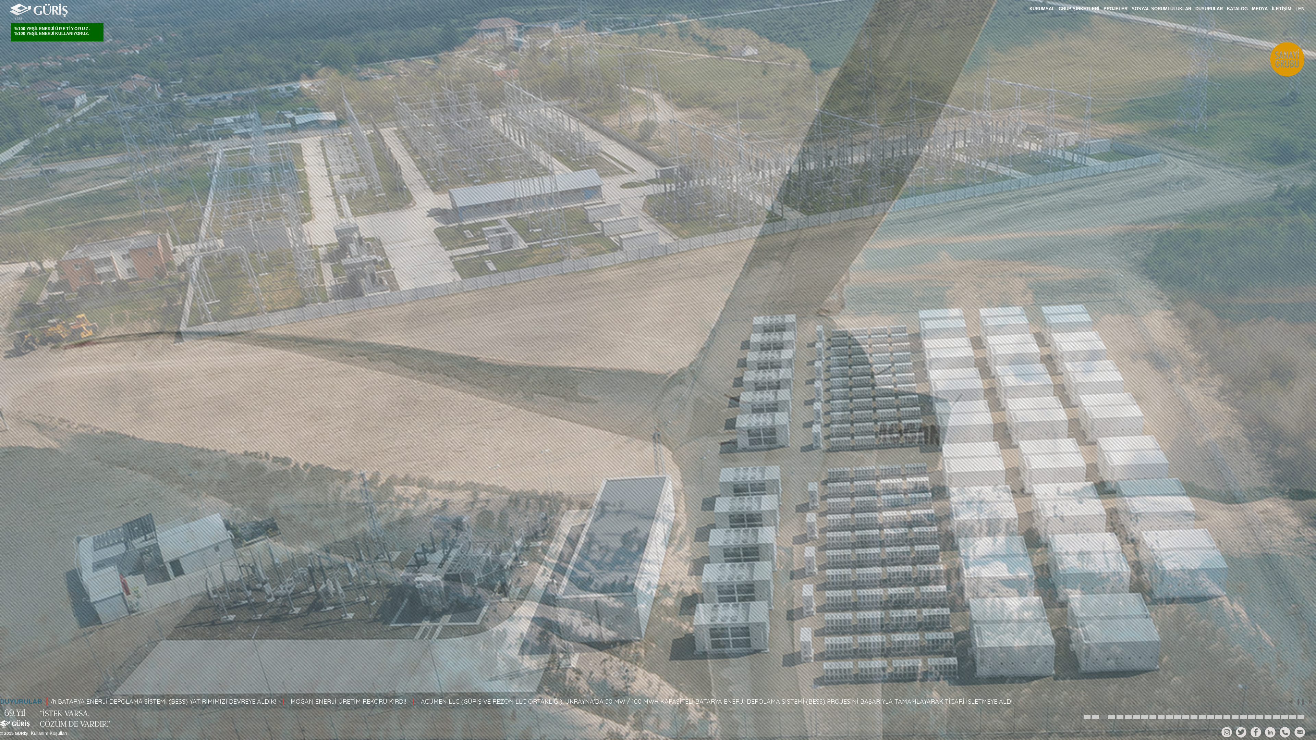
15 (1202, 715)
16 (1210, 715)
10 (1161, 715)
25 (1284, 715)
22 (1259, 715)
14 (1194, 715)
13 (1185, 715)
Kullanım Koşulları (49, 733)
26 (1292, 715)
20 (1243, 715)
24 (1276, 715)
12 (1177, 715)
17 (1218, 715)
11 (1169, 715)
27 (1300, 715)
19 (1235, 715)
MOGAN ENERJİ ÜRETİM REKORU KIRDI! (121, 701)
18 (1226, 715)
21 (1251, 715)
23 (1268, 715)
